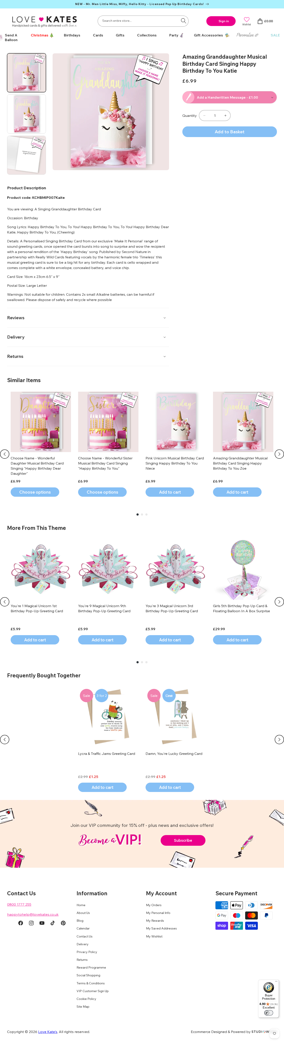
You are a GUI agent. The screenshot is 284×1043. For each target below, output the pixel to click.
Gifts (120, 35)
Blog (80, 921)
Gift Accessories (208, 35)
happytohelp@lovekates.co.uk (33, 914)
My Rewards (155, 921)
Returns (82, 960)
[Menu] (276, 982)
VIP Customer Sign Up (93, 991)
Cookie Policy (86, 999)
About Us (83, 913)
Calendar (83, 929)
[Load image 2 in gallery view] (26, 113)
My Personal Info (158, 913)
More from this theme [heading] (36, 527)
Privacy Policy (87, 952)
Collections (147, 35)
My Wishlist (154, 936)
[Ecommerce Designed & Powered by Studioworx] (264, 1031)
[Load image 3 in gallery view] (26, 155)
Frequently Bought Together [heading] (44, 675)
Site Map (83, 1007)
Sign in (224, 21)
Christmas (39, 35)
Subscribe (183, 840)
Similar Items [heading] (24, 380)
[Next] (279, 454)
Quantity (189, 115)
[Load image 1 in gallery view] (26, 72)
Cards (98, 35)
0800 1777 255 (19, 904)
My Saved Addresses (161, 929)
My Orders (154, 905)
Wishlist (246, 24)
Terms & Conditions (91, 983)
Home (81, 905)
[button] (40, 35)
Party (173, 35)
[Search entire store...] (183, 21)
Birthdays (72, 35)
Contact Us (85, 936)
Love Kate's (47, 1031)
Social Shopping (88, 975)
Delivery (83, 944)
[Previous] (4, 454)
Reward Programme (91, 968)
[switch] (268, 1012)
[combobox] (143, 21)
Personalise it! (247, 35)
